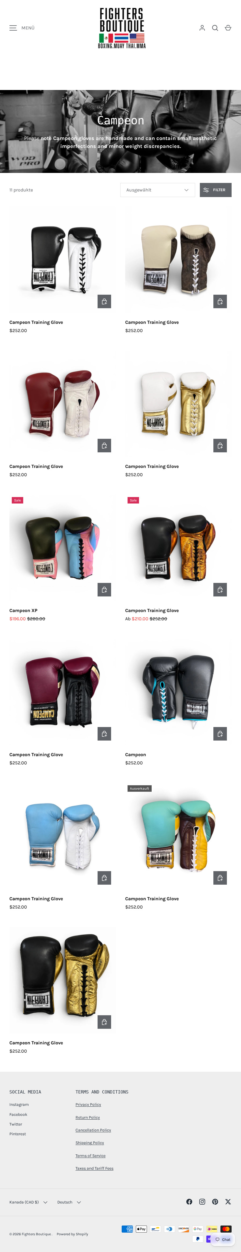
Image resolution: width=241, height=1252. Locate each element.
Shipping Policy (90, 1142)
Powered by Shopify (72, 1234)
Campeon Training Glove (36, 322)
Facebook (18, 1114)
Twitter (15, 1124)
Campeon (135, 754)
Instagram (19, 1104)
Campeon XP (23, 610)
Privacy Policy (88, 1104)
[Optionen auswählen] (104, 301)
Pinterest (17, 1133)
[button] (228, 27)
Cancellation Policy (93, 1130)
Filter (218, 189)
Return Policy (88, 1117)
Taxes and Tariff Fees (94, 1168)
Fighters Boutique (37, 1234)
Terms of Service (91, 1155)
